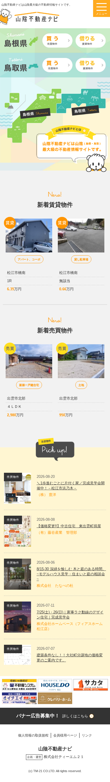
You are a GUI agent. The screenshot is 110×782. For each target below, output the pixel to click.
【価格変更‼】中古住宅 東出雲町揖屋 (69, 526)
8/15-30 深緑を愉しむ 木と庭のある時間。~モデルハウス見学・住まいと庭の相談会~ (71, 574)
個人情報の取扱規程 (33, 735)
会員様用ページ (65, 735)
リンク (87, 735)
